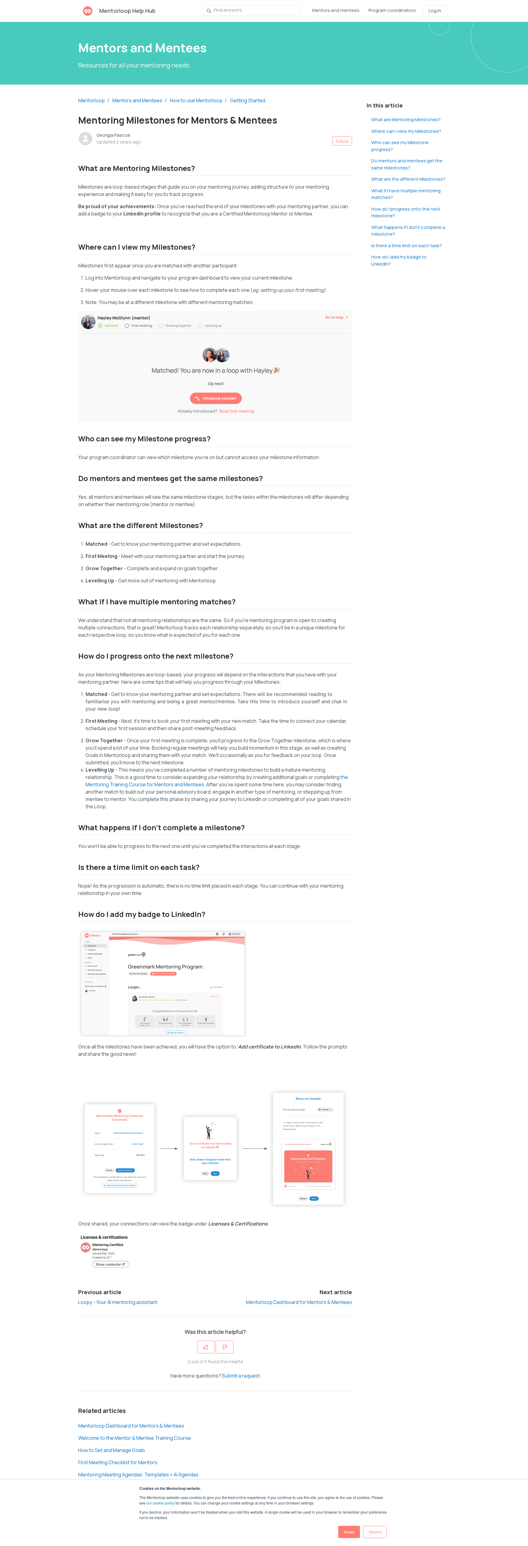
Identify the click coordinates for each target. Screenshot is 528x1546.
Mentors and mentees (335, 10)
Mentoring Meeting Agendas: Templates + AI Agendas (138, 1474)
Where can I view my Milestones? (406, 131)
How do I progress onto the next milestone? (405, 212)
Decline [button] (375, 1531)
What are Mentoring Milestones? (406, 119)
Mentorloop (91, 100)
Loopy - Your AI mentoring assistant (117, 1302)
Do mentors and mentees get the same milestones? (406, 164)
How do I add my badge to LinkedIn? (399, 260)
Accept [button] (349, 1531)
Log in (435, 10)
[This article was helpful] (206, 1347)
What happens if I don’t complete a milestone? (408, 230)
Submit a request (241, 1375)
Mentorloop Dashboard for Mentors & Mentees (299, 1302)
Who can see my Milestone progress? (400, 146)
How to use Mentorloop (196, 100)
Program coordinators (392, 10)
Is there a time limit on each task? (406, 245)
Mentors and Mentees (137, 100)
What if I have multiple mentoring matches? (406, 194)
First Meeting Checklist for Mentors (117, 1462)
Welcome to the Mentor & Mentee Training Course (134, 1438)
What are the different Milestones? (408, 179)
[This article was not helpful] (224, 1347)
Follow (342, 141)
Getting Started (247, 100)
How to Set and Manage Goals (111, 1450)
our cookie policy (160, 1502)
